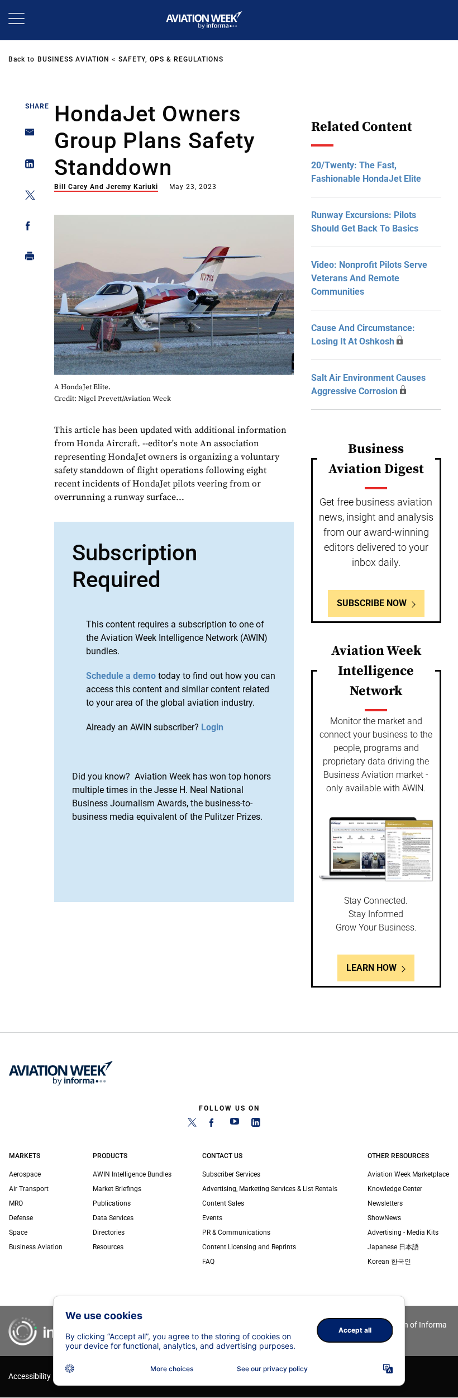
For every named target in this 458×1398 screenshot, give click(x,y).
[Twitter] (192, 1124)
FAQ (208, 1261)
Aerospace (25, 1174)
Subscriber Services (231, 1174)
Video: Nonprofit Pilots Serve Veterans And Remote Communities (369, 278)
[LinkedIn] (255, 1124)
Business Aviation (73, 59)
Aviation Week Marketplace (408, 1174)
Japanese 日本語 (393, 1247)
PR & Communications (236, 1232)
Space (18, 1232)
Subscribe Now (372, 603)
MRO (16, 1203)
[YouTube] (234, 1124)
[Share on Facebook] (26, 228)
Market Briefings (117, 1189)
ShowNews (384, 1218)
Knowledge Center (395, 1189)
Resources (108, 1247)
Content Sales (223, 1203)
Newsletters (385, 1203)
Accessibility (29, 1376)
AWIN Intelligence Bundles (132, 1174)
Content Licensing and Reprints (249, 1247)
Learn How (371, 967)
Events (212, 1218)
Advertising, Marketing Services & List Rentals (269, 1189)
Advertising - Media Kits (403, 1232)
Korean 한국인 (389, 1261)
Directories (109, 1232)
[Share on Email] (26, 136)
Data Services (113, 1218)
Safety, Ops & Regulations (170, 59)
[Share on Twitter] (26, 197)
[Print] (26, 259)
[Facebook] (213, 1124)
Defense (21, 1218)
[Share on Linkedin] (26, 166)
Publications (112, 1203)
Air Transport (29, 1189)
